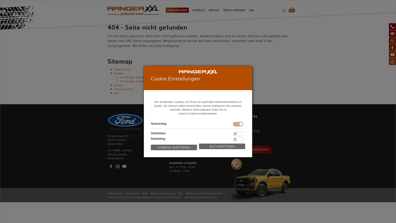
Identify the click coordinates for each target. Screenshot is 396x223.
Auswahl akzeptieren (174, 147)
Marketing (158, 138)
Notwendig (158, 123)
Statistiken (158, 133)
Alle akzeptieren (222, 146)
